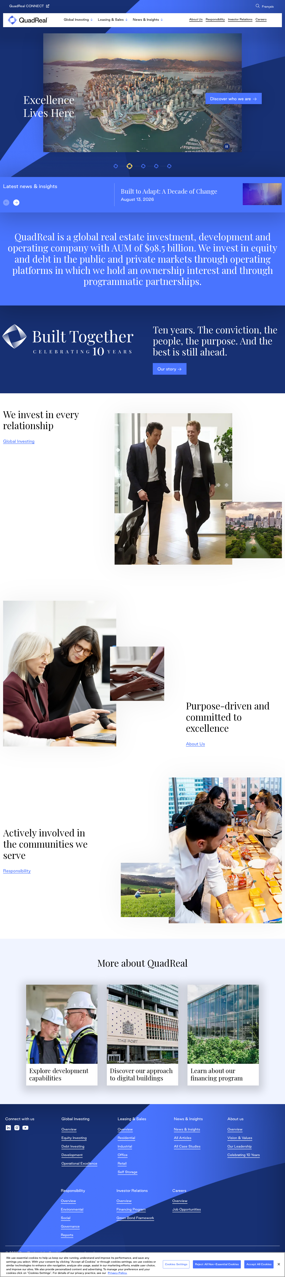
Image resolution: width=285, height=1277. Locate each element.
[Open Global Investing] (91, 19)
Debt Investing (72, 1146)
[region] (142, 1264)
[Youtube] (25, 1128)
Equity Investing (74, 1138)
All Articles (182, 1138)
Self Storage (127, 1172)
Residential (126, 1138)
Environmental (72, 1209)
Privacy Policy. (117, 1272)
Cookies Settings (176, 1264)
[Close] (279, 1264)
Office (123, 1155)
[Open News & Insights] (161, 19)
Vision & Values (239, 1138)
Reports (67, 1235)
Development (72, 1155)
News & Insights (187, 1129)
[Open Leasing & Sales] (126, 19)
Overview (69, 1129)
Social (65, 1218)
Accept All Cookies (258, 1264)
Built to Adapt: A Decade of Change (169, 191)
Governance (70, 1226)
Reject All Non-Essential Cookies (217, 1264)
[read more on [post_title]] (262, 194)
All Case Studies (187, 1146)
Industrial (125, 1146)
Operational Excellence (79, 1163)
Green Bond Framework (135, 1218)
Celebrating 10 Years (243, 1155)
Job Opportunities (186, 1209)
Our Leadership (239, 1146)
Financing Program (131, 1209)
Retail (122, 1163)
